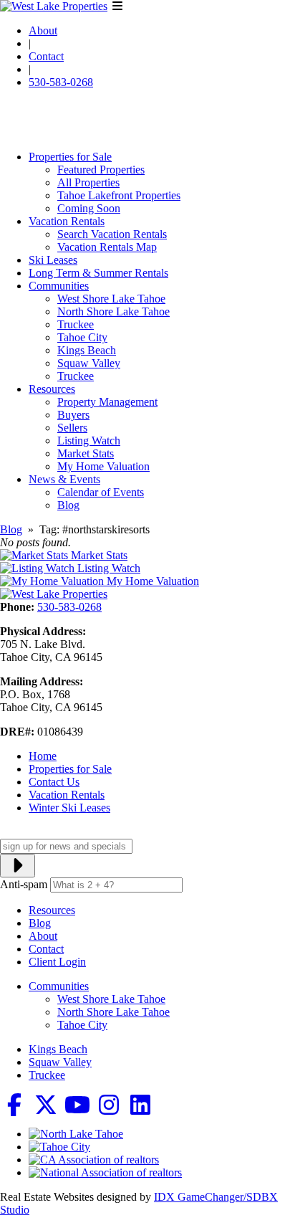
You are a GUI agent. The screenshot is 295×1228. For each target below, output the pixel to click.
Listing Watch (88, 440)
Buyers (73, 415)
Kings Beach (86, 350)
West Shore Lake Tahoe (111, 298)
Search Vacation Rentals (112, 234)
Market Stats (85, 453)
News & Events (64, 479)
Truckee (75, 324)
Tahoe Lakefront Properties (118, 195)
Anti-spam (23, 884)
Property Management (107, 402)
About (43, 30)
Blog (68, 505)
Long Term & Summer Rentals (98, 273)
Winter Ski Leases (69, 807)
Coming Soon (88, 208)
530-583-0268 (61, 82)
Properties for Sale (70, 157)
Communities (59, 286)
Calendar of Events (100, 492)
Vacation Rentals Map (107, 247)
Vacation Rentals (67, 221)
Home (43, 756)
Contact (46, 56)
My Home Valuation (103, 466)
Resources (52, 389)
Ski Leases (53, 260)
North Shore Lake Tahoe (113, 311)
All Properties (88, 182)
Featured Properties (101, 169)
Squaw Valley (88, 363)
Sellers (72, 428)
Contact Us (54, 782)
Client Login (57, 962)
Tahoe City (82, 337)
